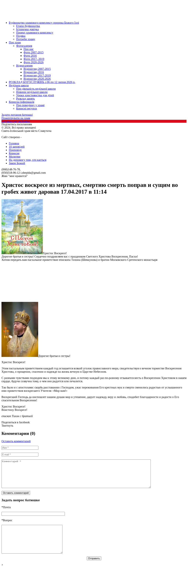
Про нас (29, 49)
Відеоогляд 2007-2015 (37, 68)
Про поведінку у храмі (30, 105)
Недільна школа (19, 85)
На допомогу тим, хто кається (27, 159)
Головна (14, 143)
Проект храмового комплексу (34, 32)
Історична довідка (27, 29)
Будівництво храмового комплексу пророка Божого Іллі (44, 22)
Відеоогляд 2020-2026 (37, 78)
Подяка (20, 35)
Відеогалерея (24, 65)
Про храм (15, 42)
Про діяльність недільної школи (36, 88)
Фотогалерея (24, 45)
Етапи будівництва (28, 26)
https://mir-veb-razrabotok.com (35, 137)
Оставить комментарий (16, 441)
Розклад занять (25, 98)
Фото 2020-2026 (34, 62)
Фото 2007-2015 (34, 52)
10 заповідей (17, 146)
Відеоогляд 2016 (34, 72)
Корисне (14, 153)
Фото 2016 (30, 55)
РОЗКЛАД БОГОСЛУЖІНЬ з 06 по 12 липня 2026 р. (42, 82)
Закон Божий (17, 163)
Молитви (14, 156)
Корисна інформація (21, 101)
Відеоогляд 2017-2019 (37, 75)
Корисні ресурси (26, 108)
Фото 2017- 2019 (34, 59)
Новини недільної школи (32, 92)
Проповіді (15, 149)
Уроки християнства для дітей (35, 95)
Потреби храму (25, 39)
